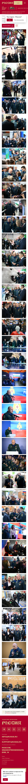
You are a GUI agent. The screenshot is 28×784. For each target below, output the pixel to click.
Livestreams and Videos (8, 760)
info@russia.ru (9, 737)
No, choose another (19, 20)
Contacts (4, 764)
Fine (5, 779)
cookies (5, 776)
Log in (18, 2)
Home (3, 16)
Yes (10, 20)
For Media (4, 762)
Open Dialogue (6, 758)
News (3, 756)
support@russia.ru (12, 742)
